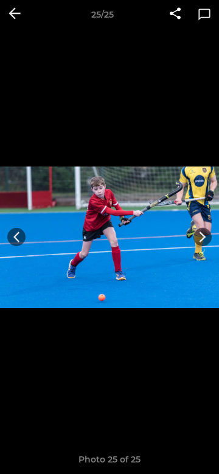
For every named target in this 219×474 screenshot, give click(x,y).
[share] (175, 14)
